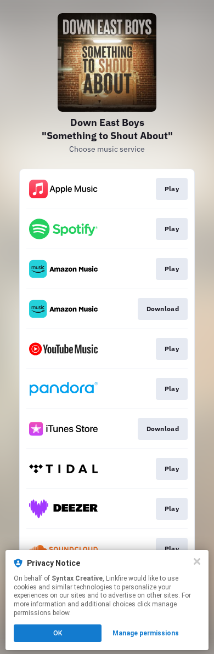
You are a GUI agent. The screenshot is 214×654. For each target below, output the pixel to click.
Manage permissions (145, 633)
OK (57, 633)
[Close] (197, 561)
